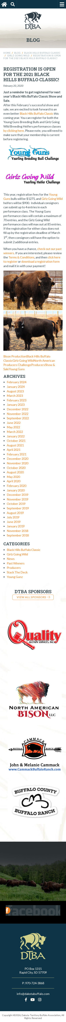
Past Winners (16, 563)
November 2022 (17, 414)
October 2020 (16, 468)
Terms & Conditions (21, 257)
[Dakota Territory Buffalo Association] (4, 4)
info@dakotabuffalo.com (33, 994)
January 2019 (16, 526)
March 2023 (15, 395)
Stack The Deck (17, 572)
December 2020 (17, 458)
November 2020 (17, 463)
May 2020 (13, 477)
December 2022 (17, 409)
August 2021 (15, 445)
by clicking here (13, 130)
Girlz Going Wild (52, 199)
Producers (38, 365)
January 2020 (16, 490)
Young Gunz (15, 577)
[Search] (12, 4)
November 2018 (17, 531)
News (11, 559)
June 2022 (13, 423)
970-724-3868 (34, 983)
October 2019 (16, 503)
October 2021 (16, 440)
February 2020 (16, 486)
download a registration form (40, 261)
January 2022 (16, 436)
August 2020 (15, 472)
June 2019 (13, 522)
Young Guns (17, 369)
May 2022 (13, 427)
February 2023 (16, 400)
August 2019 (15, 513)
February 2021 (16, 454)
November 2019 (17, 499)
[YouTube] (32, 999)
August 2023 (15, 391)
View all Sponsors (31, 597)
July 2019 (13, 517)
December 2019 (17, 495)
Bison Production (14, 356)
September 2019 (18, 508)
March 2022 (15, 432)
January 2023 (16, 404)
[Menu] (62, 4)
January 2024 (16, 386)
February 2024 (16, 382)
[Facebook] (26, 999)
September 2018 (18, 535)
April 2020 (13, 481)
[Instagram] (39, 999)
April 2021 (13, 449)
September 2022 (18, 418)
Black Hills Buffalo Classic (36, 113)
